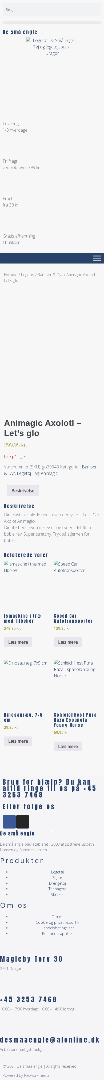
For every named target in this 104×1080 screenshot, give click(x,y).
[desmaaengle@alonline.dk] (6, 1028)
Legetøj (27, 274)
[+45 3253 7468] (6, 987)
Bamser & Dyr (50, 274)
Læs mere (18, 642)
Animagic (49, 473)
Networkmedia (36, 1075)
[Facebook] (9, 822)
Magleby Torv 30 (31, 959)
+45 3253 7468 (29, 999)
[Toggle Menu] (97, 258)
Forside (11, 274)
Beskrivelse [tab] (22, 491)
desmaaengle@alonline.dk (50, 1040)
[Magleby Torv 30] (6, 947)
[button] (52, 22)
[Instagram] (22, 822)
